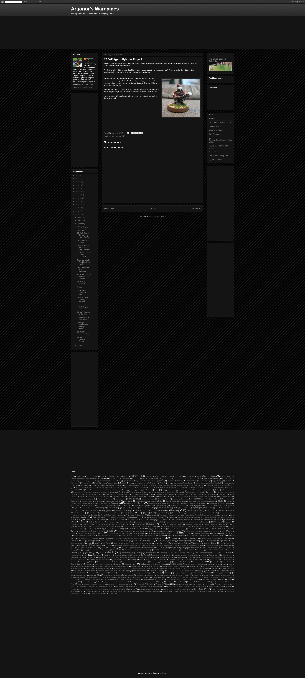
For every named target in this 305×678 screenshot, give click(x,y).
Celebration (180, 494)
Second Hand (131, 564)
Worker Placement (111, 591)
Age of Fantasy (102, 481)
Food (215, 513)
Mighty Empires (127, 538)
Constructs (175, 499)
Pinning (230, 550)
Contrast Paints (214, 499)
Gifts (218, 517)
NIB (156, 543)
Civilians (169, 496)
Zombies (84, 593)
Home (153, 209)
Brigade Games (208, 490)
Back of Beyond (149, 485)
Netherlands (125, 543)
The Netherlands (107, 577)
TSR (79, 582)
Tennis (173, 575)
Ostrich (73, 547)
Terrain (185, 575)
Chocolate (97, 496)
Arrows (169, 483)
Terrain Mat (197, 575)
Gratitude (135, 519)
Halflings (91, 522)
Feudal (125, 513)
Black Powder (218, 487)
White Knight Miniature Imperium (149, 589)
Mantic (75, 535)
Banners (191, 485)
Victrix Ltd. (150, 584)
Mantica (83, 535)
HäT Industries (217, 522)
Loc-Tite (161, 533)
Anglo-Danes (204, 481)
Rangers (168, 555)
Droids (216, 505)
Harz (192, 522)
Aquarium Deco (112, 483)
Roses (185, 559)
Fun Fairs (168, 515)
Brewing (189, 490)
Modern (193, 538)
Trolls (229, 579)
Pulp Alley (96, 555)
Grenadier (160, 519)
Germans (189, 517)
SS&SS (184, 568)
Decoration (201, 503)
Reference (116, 557)
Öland (227, 543)
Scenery (186, 562)
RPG (190, 559)
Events (101, 511)
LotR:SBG (186, 533)
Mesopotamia (213, 535)
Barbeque (208, 485)
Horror (231, 524)
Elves (152, 508)
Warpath (211, 586)
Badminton (172, 485)
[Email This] (132, 133)
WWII (175, 591)
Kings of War (122, 531)
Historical (150, 524)
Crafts (160, 501)
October (81, 224)
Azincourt (140, 485)
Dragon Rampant (161, 506)
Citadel (150, 496)
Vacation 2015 (192, 582)
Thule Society (214, 577)
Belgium (158, 487)
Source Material (222, 566)
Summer (113, 573)
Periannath (127, 550)
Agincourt (138, 481)
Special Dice (126, 568)
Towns (127, 579)
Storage (212, 570)
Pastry (85, 550)
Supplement (141, 573)
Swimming (217, 573)
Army (162, 483)
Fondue (209, 513)
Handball (109, 522)
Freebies (120, 515)
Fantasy (118, 136)
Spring (171, 568)
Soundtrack (212, 566)
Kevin (80, 531)
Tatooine (117, 575)
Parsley (73, 550)
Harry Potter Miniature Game (174, 522)
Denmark (73, 505)
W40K (218, 584)
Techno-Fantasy (127, 575)
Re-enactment (213, 555)
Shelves (193, 564)
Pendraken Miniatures (95, 550)
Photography (190, 550)
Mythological (213, 541)
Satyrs (138, 562)
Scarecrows (155, 562)
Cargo (135, 494)
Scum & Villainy (99, 564)
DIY (143, 505)
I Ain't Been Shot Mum (206, 526)
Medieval (179, 535)
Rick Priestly (117, 559)
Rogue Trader (149, 559)
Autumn (119, 485)
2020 (78, 185)
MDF (155, 535)
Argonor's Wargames (95, 8)
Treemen (207, 579)
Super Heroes (122, 573)
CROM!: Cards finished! (82, 283)
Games (84, 517)
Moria (96, 541)
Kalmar (231, 529)
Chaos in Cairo (197, 494)
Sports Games (163, 568)
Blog (226, 487)
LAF (151, 531)
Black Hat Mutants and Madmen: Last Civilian (84, 255)
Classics (178, 496)
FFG (139, 513)
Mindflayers (147, 538)
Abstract (111, 478)
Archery (142, 483)
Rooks (179, 559)
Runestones (229, 559)
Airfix (155, 481)
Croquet (190, 501)
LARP (182, 531)
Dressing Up (209, 505)
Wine (189, 589)
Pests (169, 550)
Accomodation (136, 478)
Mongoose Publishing (214, 538)
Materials (139, 535)
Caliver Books (148, 492)
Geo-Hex (181, 517)
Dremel (200, 505)
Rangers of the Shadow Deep (182, 555)
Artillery (179, 483)
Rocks (141, 559)
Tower (122, 579)
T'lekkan (78, 575)
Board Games (106, 490)
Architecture (152, 483)
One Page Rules (98, 545)
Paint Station (136, 547)
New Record (134, 543)
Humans (153, 526)
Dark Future (139, 503)
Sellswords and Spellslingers (153, 564)
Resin (189, 557)
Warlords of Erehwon (174, 586)
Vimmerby (184, 584)
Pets (182, 550)
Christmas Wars (118, 496)
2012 (78, 211)
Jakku (164, 529)
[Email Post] (128, 133)
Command (109, 499)
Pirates (73, 553)
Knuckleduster (138, 531)
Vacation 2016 (206, 582)
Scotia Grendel (227, 562)
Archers (136, 483)
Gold (96, 519)
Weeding (73, 589)
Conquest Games (163, 499)
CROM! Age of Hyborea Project (82, 339)
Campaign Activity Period (194, 492)
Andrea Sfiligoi (192, 481)
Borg (163, 490)
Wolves (89, 591)
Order (146, 545)
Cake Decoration (136, 492)
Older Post (196, 209)
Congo (152, 499)
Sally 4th (107, 562)
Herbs (92, 524)
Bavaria (101, 487)
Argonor (89, 59)
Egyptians (139, 508)
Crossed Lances (200, 501)
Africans (216, 479)
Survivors (167, 573)
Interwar (107, 529)
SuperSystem (132, 573)
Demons (229, 503)
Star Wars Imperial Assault (106, 570)
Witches (224, 589)
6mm (192, 476)
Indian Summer (90, 529)
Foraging (229, 513)
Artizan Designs (188, 483)
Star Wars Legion (124, 571)
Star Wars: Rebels (139, 571)
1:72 (88, 476)
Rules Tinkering (214, 559)
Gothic (121, 520)
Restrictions (74, 559)
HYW (195, 526)
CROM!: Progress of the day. (83, 313)
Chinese (73, 496)
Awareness (133, 485)
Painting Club (180, 548)
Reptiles (181, 557)
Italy (143, 529)
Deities (211, 503)
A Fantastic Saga (208, 476)
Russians (74, 562)
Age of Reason (128, 481)
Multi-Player (136, 541)
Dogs (151, 505)
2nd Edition (148, 476)
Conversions (75, 501)
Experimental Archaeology (122, 511)
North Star (163, 543)
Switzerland (226, 573)
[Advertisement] (142, 32)
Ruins (197, 559)
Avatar (126, 485)
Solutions (204, 566)
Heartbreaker (75, 524)
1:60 (82, 476)
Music (188, 541)
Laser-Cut (195, 531)
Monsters (227, 538)
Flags (182, 513)
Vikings (166, 584)
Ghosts (207, 517)
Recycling (100, 557)
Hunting (164, 526)
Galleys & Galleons (221, 515)
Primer (215, 552)
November (82, 220)
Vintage (193, 584)
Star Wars (76, 571)
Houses (137, 526)
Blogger (164, 673)
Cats (165, 494)
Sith (101, 566)
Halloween (100, 522)
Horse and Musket (81, 526)
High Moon (140, 524)
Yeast (203, 591)
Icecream (217, 526)
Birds (185, 487)
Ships (218, 564)
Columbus (100, 499)
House (119, 526)
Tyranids (118, 582)
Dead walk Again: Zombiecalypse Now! (83, 262)
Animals (228, 481)
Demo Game (219, 503)
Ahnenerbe (147, 481)
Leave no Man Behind (213, 531)
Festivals (118, 513)
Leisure (230, 531)
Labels (146, 531)
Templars (166, 575)
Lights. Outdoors (90, 533)
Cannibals (80, 494)
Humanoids (144, 526)
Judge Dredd (204, 529)
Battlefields (93, 487)
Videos (159, 584)
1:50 (78, 476)
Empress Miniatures (184, 508)
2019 (78, 188)
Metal (222, 535)
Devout (110, 505)
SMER (158, 566)
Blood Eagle (81, 490)
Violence (200, 584)
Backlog (159, 485)
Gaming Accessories (116, 517)
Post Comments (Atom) (157, 216)
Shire (224, 564)
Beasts (139, 487)
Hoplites (214, 524)
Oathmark (187, 543)
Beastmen (132, 487)
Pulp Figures (108, 555)
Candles (73, 494)
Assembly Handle (200, 483)
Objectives (197, 543)
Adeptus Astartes (178, 478)
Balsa (184, 485)
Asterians (225, 483)
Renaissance (144, 557)
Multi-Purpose (148, 541)
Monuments (75, 541)
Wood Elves (97, 591)
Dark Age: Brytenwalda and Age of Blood (82, 326)
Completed (132, 499)
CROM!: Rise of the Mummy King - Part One (84, 248)
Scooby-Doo (215, 562)
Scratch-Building (76, 564)
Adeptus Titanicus (190, 478)
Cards (127, 494)
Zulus (111, 593)
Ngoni (150, 543)
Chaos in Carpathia (209, 494)
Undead (158, 582)
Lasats (188, 531)
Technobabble (141, 575)
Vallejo (79, 584)
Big (172, 487)
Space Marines (77, 568)
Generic (171, 517)
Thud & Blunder (203, 577)
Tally (98, 575)
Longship (168, 533)
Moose (83, 541)
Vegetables (110, 584)
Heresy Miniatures (103, 524)
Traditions (146, 579)
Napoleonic (223, 541)
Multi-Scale (161, 541)
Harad (115, 522)
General (161, 517)
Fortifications (85, 515)
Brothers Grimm (78, 492)
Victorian (140, 584)
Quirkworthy (127, 555)
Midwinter (118, 538)
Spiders (141, 568)
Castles (151, 494)
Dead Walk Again (163, 503)
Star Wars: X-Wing (156, 571)
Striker (84, 573)
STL (206, 570)
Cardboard (119, 494)
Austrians (111, 485)
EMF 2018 (168, 508)
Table (84, 575)
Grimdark (187, 519)
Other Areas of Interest (86, 548)
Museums (180, 541)
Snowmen (183, 566)
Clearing (185, 496)
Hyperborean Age (186, 526)
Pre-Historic (171, 552)
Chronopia (131, 496)
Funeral (175, 515)
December (82, 217)
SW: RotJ (187, 573)
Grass (129, 519)
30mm (156, 476)
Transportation (171, 579)
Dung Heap (76, 508)
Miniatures (158, 538)
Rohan (164, 559)
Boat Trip (118, 490)
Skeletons (108, 566)
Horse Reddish (95, 526)
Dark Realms (151, 503)
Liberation (80, 533)
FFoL (146, 513)
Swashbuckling (197, 573)
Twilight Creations (109, 582)
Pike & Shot (200, 550)
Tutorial (92, 582)
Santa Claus (116, 562)
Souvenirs (231, 566)
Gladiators (225, 517)
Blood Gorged (95, 490)
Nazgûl (97, 543)
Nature (81, 543)
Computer (144, 499)
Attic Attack (84, 485)
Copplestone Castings (113, 501)
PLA (81, 553)
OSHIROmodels (192, 545)
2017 (78, 195)
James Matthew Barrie (174, 529)
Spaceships (101, 568)
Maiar (221, 533)
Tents (178, 575)
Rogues (157, 559)
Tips (72, 579)
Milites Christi (138, 538)
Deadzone (175, 503)
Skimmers (117, 566)
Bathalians (79, 487)
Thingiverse (163, 577)
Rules (203, 559)
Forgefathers (75, 515)
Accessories (126, 478)
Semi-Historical (175, 564)
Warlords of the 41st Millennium (195, 586)
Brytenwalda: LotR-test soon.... (82, 292)
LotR (176, 533)
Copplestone (99, 501)
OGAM (213, 543)
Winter (195, 589)
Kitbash (130, 531)
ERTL (211, 508)
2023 (78, 178)
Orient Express (168, 545)
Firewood (175, 513)
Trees (214, 579)
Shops (230, 564)
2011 (78, 214)
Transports (182, 579)
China (230, 494)
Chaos (189, 494)
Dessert (93, 505)
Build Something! (215, 134)
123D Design (109, 476)
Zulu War (103, 593)
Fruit (161, 515)
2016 (78, 198)
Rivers (126, 559)
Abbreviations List (215, 152)
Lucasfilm (196, 533)
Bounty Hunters (171, 490)
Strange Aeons (229, 571)
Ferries (111, 513)
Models (185, 538)
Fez (132, 513)
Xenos (192, 591)
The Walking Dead (131, 577)
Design (86, 505)
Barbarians (199, 485)
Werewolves (113, 589)
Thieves (154, 577)
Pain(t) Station (126, 547)
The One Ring (119, 577)
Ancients (180, 481)
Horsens (103, 526)
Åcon (143, 478)
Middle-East (109, 538)
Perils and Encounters (142, 550)
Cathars (159, 494)
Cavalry (171, 494)
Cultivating (229, 501)
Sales (100, 562)
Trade (139, 579)
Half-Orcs (82, 522)
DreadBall (191, 506)
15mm (117, 476)
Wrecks (165, 591)
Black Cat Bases (206, 487)
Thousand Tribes (175, 577)
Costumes (146, 501)
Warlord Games (157, 586)
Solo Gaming (194, 566)
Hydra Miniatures (175, 526)
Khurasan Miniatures (90, 531)
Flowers (196, 513)
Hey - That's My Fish (117, 524)
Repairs (172, 557)
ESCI (216, 508)
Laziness (202, 531)
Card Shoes (109, 494)
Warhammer (133, 586)
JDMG (190, 529)
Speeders (134, 568)
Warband (83, 586)
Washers (219, 586)
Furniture (183, 515)
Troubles (73, 582)
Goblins (88, 520)
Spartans (118, 568)
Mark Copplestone (103, 535)
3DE (187, 476)
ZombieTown (94, 593)
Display (136, 505)
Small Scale (148, 566)
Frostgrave (152, 515)
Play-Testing (126, 552)
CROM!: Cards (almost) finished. (82, 300)
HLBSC (170, 524)
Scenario (176, 562)
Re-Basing (203, 555)
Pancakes (224, 547)
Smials (169, 566)
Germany (198, 517)
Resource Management (217, 557)
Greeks (151, 520)
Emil (174, 508)
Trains (152, 579)
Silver (96, 566)
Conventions (226, 499)
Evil (108, 510)
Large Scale (174, 531)
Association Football (214, 483)
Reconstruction (89, 557)
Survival (158, 573)
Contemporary (197, 499)
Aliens (161, 481)
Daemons (105, 503)
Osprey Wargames (224, 545)
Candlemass (229, 492)
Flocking (188, 513)
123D (102, 476)
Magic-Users (205, 533)
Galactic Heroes (207, 515)
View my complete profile (82, 87)
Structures (91, 573)
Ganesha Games (131, 517)
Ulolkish (126, 582)
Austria (105, 485)
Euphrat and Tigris (90, 510)
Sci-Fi (203, 562)
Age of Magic (116, 481)
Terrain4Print (208, 575)
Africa (207, 479)
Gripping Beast (212, 520)
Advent (199, 478)
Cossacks (138, 501)
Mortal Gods (105, 541)
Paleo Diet (213, 548)
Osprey (201, 545)
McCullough (148, 535)
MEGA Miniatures (192, 535)
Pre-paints (180, 552)
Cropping (183, 501)
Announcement (86, 483)
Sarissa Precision (128, 562)
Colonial (90, 499)
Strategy (76, 573)
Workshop (122, 591)
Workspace (133, 591)
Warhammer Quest (145, 586)
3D (163, 476)
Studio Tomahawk (102, 573)
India (82, 529)
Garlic (153, 517)
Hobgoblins (197, 524)
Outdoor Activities (109, 548)
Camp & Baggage (168, 492)
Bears (124, 487)
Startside (212, 118)
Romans (172, 559)
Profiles (73, 555)
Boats (125, 490)
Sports (153, 568)
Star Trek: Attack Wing (227, 568)
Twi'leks (98, 582)
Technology (150, 575)
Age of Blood (225, 478)
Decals (183, 503)
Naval (89, 543)
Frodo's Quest (139, 515)
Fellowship (230, 510)
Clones (193, 496)
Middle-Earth (97, 538)
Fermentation (103, 513)
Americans (170, 481)
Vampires (86, 584)
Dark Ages (115, 503)
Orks (176, 545)
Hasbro (197, 522)
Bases (223, 485)
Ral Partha (145, 555)
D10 (100, 503)
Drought (223, 505)
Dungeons (84, 508)
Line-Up (100, 533)
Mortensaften (114, 541)
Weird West (98, 589)
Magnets (215, 533)
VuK (211, 584)
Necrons (116, 543)
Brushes (94, 492)
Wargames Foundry (121, 586)
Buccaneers (112, 492)
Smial (164, 566)
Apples (103, 483)
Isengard (123, 529)
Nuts (180, 543)
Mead (169, 535)
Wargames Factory (107, 586)
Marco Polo (91, 535)
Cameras (158, 492)
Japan (184, 529)
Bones (139, 490)
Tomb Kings (87, 579)
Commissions (119, 499)
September (82, 227)
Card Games (88, 494)
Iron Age (114, 529)
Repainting (164, 557)
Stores (220, 570)
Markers (123, 535)
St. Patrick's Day (194, 568)
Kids (111, 531)
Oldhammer (83, 545)
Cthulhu (220, 501)
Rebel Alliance (76, 557)
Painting (166, 548)
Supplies (149, 573)
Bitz (199, 487)
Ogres (222, 543)
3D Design (170, 476)
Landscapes (165, 531)
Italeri (131, 529)
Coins (83, 499)
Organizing (154, 545)
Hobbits (179, 524)
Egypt (132, 508)
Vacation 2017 (219, 582)
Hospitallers (111, 526)
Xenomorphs (183, 591)
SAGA (92, 562)
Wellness (105, 589)
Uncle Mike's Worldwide (146, 582)
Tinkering (229, 577)
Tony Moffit (96, 579)
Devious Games (101, 505)
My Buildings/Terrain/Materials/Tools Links (220, 140)
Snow (175, 566)
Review (107, 559)
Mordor (89, 541)
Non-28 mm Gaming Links (219, 156)
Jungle (214, 529)
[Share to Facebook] (139, 133)
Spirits (147, 568)
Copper (90, 501)
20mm (125, 476)
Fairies (147, 510)
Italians (138, 529)
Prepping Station (205, 552)
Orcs (140, 545)
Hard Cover (122, 522)
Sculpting (89, 564)
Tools (115, 579)
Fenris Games (92, 513)
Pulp (86, 555)
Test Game (217, 575)
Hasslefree (205, 522)
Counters (153, 501)
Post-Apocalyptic (150, 553)
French (128, 515)
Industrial (100, 529)
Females (82, 513)
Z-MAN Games (211, 591)
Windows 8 (183, 589)
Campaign (179, 492)
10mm (95, 476)
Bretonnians (181, 490)
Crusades (211, 501)
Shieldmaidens (202, 564)
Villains (177, 584)
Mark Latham (114, 535)
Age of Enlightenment (88, 481)
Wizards (232, 589)
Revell (101, 559)
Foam (203, 513)
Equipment (203, 508)
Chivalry (81, 496)
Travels (197, 579)
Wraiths (157, 591)
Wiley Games (174, 589)
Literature (123, 533)
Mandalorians (229, 533)
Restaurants (229, 557)
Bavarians (109, 487)
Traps (189, 579)
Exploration (138, 510)
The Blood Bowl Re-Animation (218, 60)
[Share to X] (137, 133)
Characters (222, 494)
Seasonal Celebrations (113, 564)
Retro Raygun (83, 559)
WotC (151, 591)
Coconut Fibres (75, 499)
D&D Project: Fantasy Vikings (220, 122)
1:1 (72, 476)
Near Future (106, 543)
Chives (90, 496)
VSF (206, 584)
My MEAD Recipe (215, 160)
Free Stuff (112, 515)
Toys (133, 579)
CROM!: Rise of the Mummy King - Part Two (83, 235)
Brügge (87, 492)
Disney (128, 506)
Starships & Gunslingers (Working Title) (177, 570)
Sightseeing (88, 566)
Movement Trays (125, 541)
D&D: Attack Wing (90, 503)
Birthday (192, 487)
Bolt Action (132, 490)
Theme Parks (145, 577)
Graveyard (143, 519)
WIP (123, 136)
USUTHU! (180, 582)
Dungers (91, 508)
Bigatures (179, 487)
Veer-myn (101, 584)
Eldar (146, 508)
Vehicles (130, 584)
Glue (231, 517)
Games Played (99, 517)
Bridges (198, 490)
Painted (158, 547)
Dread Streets (182, 505)
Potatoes (163, 552)
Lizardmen (151, 533)
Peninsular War (116, 550)
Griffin (166, 519)
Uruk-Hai (170, 582)
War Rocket (75, 586)
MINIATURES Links (216, 130)
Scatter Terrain (165, 562)
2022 (78, 182)
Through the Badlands (191, 577)
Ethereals (223, 508)
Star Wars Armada (89, 570)
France (103, 515)
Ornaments (183, 545)
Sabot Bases (83, 562)
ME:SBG (162, 535)
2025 (78, 175)
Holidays (206, 524)
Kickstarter (103, 531)
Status (199, 571)
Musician (196, 541)
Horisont (222, 524)
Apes (97, 483)
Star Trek (214, 568)
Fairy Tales (154, 510)
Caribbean (142, 494)
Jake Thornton (156, 529)
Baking (179, 485)
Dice (116, 505)
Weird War (88, 589)
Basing (231, 485)
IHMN (224, 526)
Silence (80, 287)
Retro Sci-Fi (93, 559)
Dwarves (115, 508)
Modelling (175, 538)
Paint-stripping (148, 547)
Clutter (199, 496)
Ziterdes (221, 591)
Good (110, 519)
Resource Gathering (201, 557)
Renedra (155, 557)
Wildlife (165, 589)
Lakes (158, 531)
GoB (78, 520)
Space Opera (89, 568)
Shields (210, 564)
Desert (79, 505)
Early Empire (124, 508)
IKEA (230, 526)
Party (79, 550)
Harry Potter (160, 522)
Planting (102, 552)
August (80, 230)
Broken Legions (228, 490)
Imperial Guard (75, 529)
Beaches (117, 487)
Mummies (171, 541)
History (162, 524)
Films (152, 513)
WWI (170, 591)
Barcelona (216, 485)
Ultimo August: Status (82, 241)
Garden (146, 517)
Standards (204, 568)
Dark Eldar (128, 503)
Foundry (94, 515)
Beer (144, 487)
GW (72, 522)
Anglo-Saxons (217, 481)
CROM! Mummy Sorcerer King (83, 333)
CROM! (111, 136)
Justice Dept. (223, 529)
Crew (167, 501)
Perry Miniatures (158, 550)
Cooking (84, 501)
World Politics (143, 591)
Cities (160, 496)
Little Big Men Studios (136, 533)
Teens (159, 575)
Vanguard (93, 584)
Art (174, 483)
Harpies (152, 522)
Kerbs (74, 531)
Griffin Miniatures (176, 519)
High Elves (129, 524)
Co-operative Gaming (210, 496)
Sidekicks (79, 566)
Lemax (73, 533)
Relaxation (124, 557)
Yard (198, 591)
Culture (73, 503)
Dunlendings (100, 508)
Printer (230, 552)
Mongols (202, 538)
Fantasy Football (211, 510)
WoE (82, 591)
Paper (230, 547)
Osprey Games (212, 545)
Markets (129, 535)
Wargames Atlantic (94, 586)
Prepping (190, 553)
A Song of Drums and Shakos (87, 478)
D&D (79, 503)
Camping (209, 492)
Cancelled (220, 492)
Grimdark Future (198, 519)
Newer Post (109, 209)
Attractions (95, 485)
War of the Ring (228, 584)
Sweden (208, 573)
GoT (116, 519)
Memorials (203, 535)
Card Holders (98, 494)
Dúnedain (231, 505)
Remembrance (133, 557)
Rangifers (195, 555)
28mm (134, 476)
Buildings (123, 492)
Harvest (186, 522)
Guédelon (227, 520)
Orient (160, 545)
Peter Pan (176, 550)
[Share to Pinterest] (141, 133)
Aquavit (123, 483)
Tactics (91, 575)
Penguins (106, 550)
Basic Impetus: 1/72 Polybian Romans (83, 307)
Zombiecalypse (75, 593)
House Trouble (129, 526)
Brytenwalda (102, 492)
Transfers (160, 579)
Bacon (165, 485)
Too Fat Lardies (106, 579)
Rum (222, 559)
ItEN (148, 529)
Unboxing (134, 582)
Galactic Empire (194, 515)
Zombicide (229, 591)
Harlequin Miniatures (142, 522)
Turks (85, 582)
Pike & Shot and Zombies (215, 550)
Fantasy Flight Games (194, 511)
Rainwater (136, 555)
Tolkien (77, 579)
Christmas (105, 496)
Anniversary (75, 483)
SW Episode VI (178, 573)
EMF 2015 (160, 508)
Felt (75, 513)
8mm (198, 476)
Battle (86, 487)
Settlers (186, 564)
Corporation (128, 501)
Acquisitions (153, 479)
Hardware (130, 522)
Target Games (107, 575)
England (195, 508)
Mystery (204, 541)
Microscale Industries (84, 538)
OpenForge (118, 545)
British (217, 490)
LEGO (224, 531)
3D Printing (179, 476)
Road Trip (133, 559)
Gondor (102, 520)
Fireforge (167, 513)
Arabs (130, 483)
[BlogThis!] (134, 133)
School (196, 562)
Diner (122, 505)
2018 (78, 191)
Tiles (223, 577)
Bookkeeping (147, 490)
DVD (108, 508)
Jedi (196, 529)
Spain (110, 568)
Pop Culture (136, 553)
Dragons (173, 505)
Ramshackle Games (157, 555)
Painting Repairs (193, 547)
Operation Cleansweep (129, 545)
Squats (178, 568)
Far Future (221, 510)
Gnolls (72, 519)
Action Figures (167, 478)
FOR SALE (222, 513)
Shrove (73, 566)
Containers (184, 499)
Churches (140, 496)
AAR (102, 479)
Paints (204, 548)
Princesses (222, 552)
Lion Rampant (112, 533)
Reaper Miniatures (227, 555)
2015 (78, 201)
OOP (109, 545)
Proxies (79, 555)
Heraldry (85, 524)
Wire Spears (216, 589)
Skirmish (125, 566)
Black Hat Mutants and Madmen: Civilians (84, 277)
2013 (78, 208)
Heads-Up (227, 522)
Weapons (229, 586)
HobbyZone (189, 524)
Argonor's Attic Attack (217, 126)
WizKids (75, 591)
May (79, 345)
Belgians (151, 487)
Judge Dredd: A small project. (83, 318)
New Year (143, 543)
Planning (90, 553)
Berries (166, 487)
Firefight (158, 513)
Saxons (145, 562)
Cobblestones (226, 496)
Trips (222, 579)
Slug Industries (136, 566)
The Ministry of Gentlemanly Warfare (89, 577)
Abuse (117, 478)
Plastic (110, 552)
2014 (78, 204)
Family (162, 510)
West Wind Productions (127, 589)
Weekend (80, 589)
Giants (213, 517)
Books (156, 490)
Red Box (108, 557)
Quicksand (118, 555)
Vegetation (121, 584)
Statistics (192, 570)
